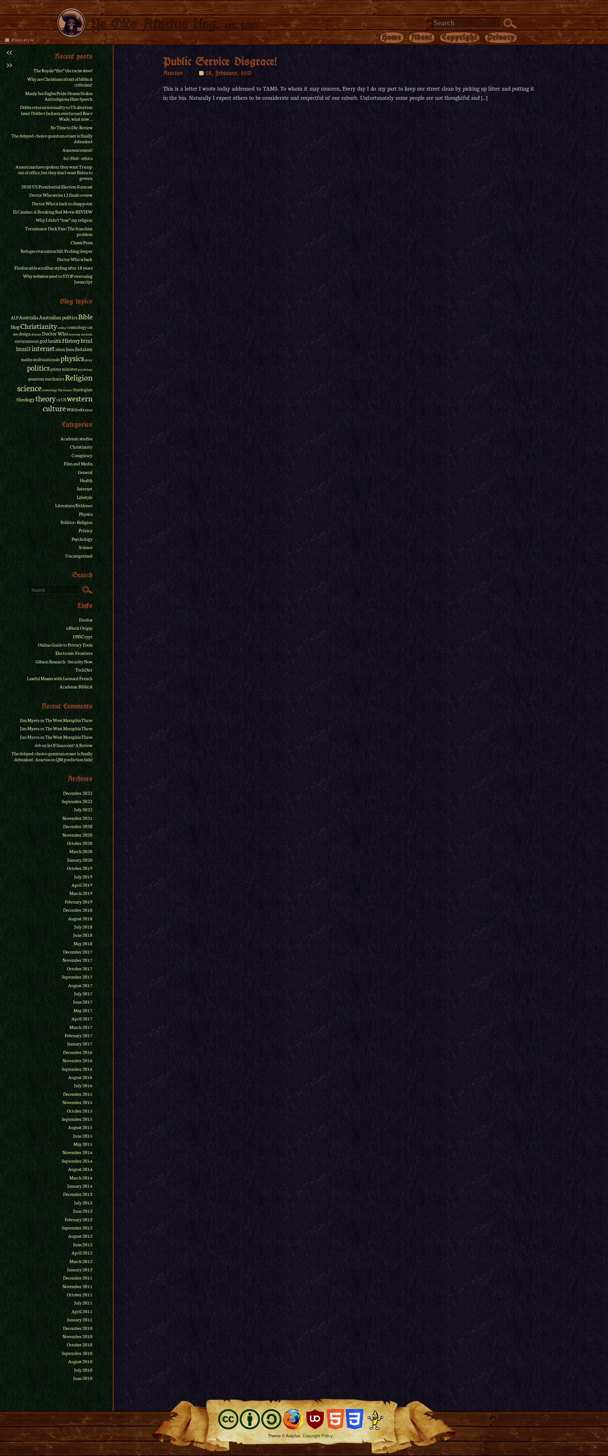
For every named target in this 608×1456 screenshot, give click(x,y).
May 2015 (82, 1144)
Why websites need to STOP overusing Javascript (57, 279)
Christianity (38, 326)
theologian (82, 389)
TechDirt (83, 670)
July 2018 (83, 926)
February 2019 (78, 901)
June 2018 (82, 935)
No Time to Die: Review (71, 127)
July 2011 (83, 1303)
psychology (85, 369)
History (71, 340)
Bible (85, 316)
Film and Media (78, 463)
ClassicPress (81, 242)
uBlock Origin (79, 628)
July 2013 (83, 1202)
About (422, 37)
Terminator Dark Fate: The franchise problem (58, 231)
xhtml (88, 410)
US (63, 400)
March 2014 (80, 1177)
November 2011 (77, 1286)
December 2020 (77, 826)
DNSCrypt (82, 636)
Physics (85, 514)
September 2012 (77, 1227)
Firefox (85, 619)
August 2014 (80, 1169)
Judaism (83, 348)
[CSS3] (354, 1419)
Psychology (82, 539)
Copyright (460, 37)
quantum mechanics (46, 379)
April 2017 (82, 1018)
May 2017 (82, 1010)
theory (45, 398)
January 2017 (79, 1043)
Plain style (22, 39)
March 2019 (80, 893)
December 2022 (77, 793)
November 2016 (77, 1060)
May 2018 (82, 943)
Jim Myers (29, 720)
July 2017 (83, 993)
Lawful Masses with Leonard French (59, 678)
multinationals (46, 359)
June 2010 (82, 1378)
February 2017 (78, 1035)
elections (86, 334)
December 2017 (77, 951)
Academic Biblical (76, 686)
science (29, 387)
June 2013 (82, 1211)
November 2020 (77, 835)
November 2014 (77, 1152)
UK (58, 400)
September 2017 (77, 977)
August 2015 (80, 1127)
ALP (14, 318)
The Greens (65, 390)
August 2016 (80, 1077)
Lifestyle (84, 497)
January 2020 (79, 860)
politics (38, 367)
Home (392, 37)
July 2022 (83, 809)
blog (15, 326)
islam (60, 349)
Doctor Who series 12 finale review (60, 195)
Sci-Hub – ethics (77, 158)
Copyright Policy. (318, 1436)
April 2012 (82, 1252)
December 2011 (77, 1277)
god (44, 340)
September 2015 (77, 1119)
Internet (84, 488)
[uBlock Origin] (315, 1419)
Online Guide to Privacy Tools (65, 645)
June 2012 (82, 1244)
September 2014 (77, 1161)
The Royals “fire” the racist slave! (63, 70)
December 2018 (77, 910)
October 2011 (79, 1294)
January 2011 (79, 1319)
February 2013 (78, 1219)
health (54, 340)
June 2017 (82, 1002)
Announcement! (77, 150)
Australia (28, 317)
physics (72, 357)
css (89, 327)
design (25, 334)
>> (9, 64)
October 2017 (79, 968)
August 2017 (80, 985)
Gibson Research (50, 661)
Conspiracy (82, 455)
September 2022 (77, 801)
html (86, 340)
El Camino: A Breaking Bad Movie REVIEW (52, 211)
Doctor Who (55, 333)
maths (26, 359)
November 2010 (77, 1336)
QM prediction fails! (74, 759)
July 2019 (83, 876)
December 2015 (77, 1094)
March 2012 (80, 1261)
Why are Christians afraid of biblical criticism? (59, 82)
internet (43, 348)
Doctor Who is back (74, 259)
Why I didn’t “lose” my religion (64, 220)
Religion (78, 377)
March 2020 (80, 851)
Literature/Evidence (73, 505)
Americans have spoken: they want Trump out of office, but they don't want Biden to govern (54, 172)
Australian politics (58, 317)
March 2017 (80, 1027)
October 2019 (79, 868)
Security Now (80, 661)
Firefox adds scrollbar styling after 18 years (53, 268)
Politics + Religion (76, 522)
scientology (49, 390)
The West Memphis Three (68, 720)
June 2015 (82, 1136)
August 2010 (80, 1361)
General (85, 472)
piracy (88, 360)
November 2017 (77, 960)
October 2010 (79, 1344)
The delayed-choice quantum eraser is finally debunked (51, 138)
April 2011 (82, 1311)
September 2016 (77, 1069)
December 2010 (77, 1328)
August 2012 (80, 1236)
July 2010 (83, 1370)
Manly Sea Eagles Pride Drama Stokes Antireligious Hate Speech (58, 96)
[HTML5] (335, 1419)
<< (9, 52)
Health (86, 480)
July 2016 (83, 1085)
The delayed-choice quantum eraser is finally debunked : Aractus (51, 756)
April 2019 (82, 885)
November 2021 (77, 818)
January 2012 (79, 1269)
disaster (36, 334)
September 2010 (77, 1353)
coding (62, 327)
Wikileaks (75, 409)
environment (27, 341)
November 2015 (77, 1102)
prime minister (63, 369)
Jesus (70, 349)
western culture (67, 403)
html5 (23, 348)
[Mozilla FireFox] (293, 1419)
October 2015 (79, 1111)
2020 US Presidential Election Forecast (56, 186)
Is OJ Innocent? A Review (69, 745)
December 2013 (77, 1194)
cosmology (77, 327)
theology (25, 399)
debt (15, 334)
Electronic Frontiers (73, 653)
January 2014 (79, 1186)
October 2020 (79, 843)
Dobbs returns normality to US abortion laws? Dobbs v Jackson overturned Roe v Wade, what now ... (56, 113)
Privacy (501, 37)
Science (85, 547)
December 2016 (77, 1052)
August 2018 (80, 918)
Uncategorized (78, 555)
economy (74, 334)
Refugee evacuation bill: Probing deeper (56, 251)
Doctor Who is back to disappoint (62, 203)
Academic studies (76, 438)
